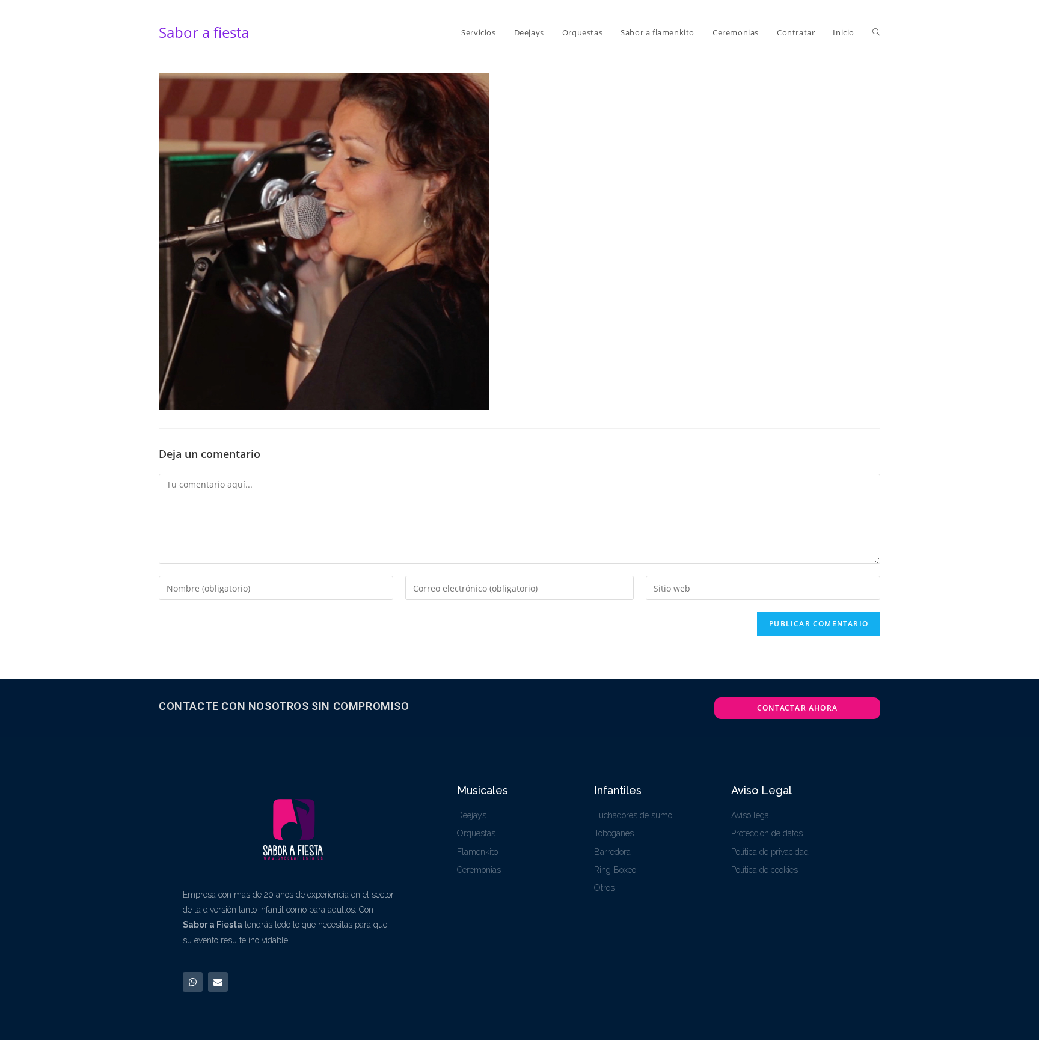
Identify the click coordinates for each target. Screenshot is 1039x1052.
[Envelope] (218, 982)
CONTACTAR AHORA (797, 708)
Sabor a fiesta (204, 32)
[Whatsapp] (193, 982)
